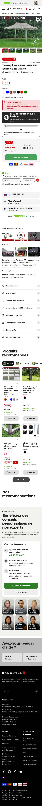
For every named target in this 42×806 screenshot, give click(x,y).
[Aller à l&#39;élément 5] (33, 50)
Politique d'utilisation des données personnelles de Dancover (8, 759)
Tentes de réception (22, 13)
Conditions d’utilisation (10, 797)
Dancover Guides (30, 760)
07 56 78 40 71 (13, 203)
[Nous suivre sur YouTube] (20, 771)
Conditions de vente (10, 740)
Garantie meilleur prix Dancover (9, 749)
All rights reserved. (21, 790)
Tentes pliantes (36, 13)
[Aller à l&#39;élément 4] (26, 50)
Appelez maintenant (21, 586)
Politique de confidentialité (11, 793)
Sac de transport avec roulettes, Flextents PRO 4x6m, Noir (30, 389)
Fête (11, 13)
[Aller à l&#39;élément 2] (12, 50)
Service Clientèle (9, 736)
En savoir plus (7, 271)
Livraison (6, 744)
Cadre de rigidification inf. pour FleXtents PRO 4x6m (10, 445)
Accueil (4, 13)
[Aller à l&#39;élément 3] (19, 50)
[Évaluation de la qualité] (7, 62)
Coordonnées (24, 797)
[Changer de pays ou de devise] (26, 9)
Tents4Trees (28, 756)
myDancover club (30, 749)
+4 (17, 399)
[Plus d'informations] (31, 184)
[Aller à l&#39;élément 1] (5, 50)
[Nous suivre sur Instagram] (9, 771)
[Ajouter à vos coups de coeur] (17, 383)
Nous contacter (29, 745)
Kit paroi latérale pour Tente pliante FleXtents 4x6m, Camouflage (11, 390)
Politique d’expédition (9, 799)
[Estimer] (37, 180)
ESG (25, 753)
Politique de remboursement (12, 795)
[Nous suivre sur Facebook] (3, 771)
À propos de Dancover (28, 739)
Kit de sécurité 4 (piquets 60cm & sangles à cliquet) (30, 444)
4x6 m (6, 83)
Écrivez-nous (21, 592)
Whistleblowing (29, 764)
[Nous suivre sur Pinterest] (15, 771)
